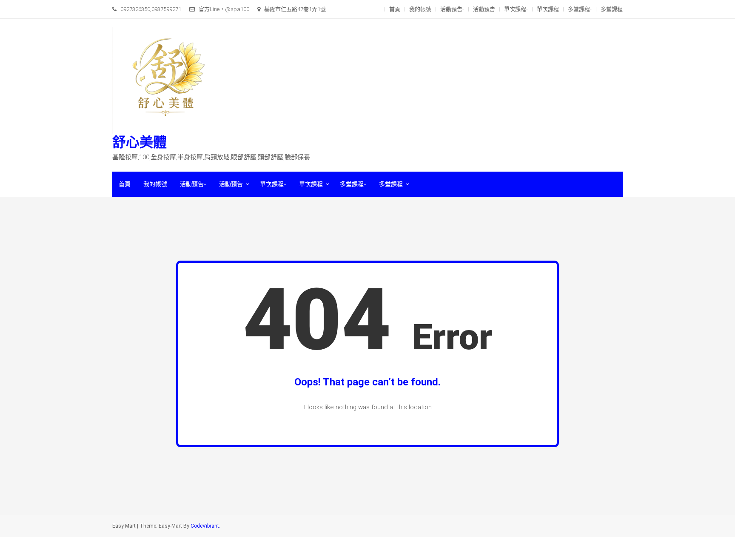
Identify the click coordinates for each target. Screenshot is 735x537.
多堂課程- (580, 9)
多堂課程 (612, 9)
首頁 (394, 9)
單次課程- (516, 9)
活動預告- (452, 9)
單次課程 (548, 9)
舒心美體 (139, 142)
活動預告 (484, 9)
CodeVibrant (205, 526)
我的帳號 (420, 9)
